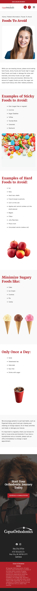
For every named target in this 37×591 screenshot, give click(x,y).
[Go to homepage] (11, 7)
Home (4, 17)
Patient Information (13, 17)
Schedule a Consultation (18, 495)
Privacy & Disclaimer (18, 563)
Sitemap (18, 566)
